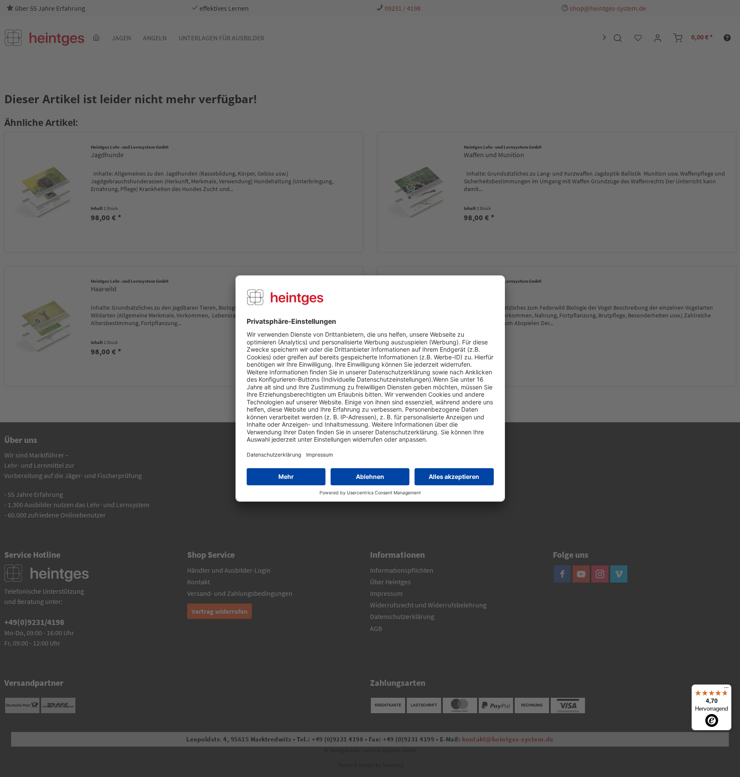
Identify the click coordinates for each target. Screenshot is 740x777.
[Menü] (726, 689)
